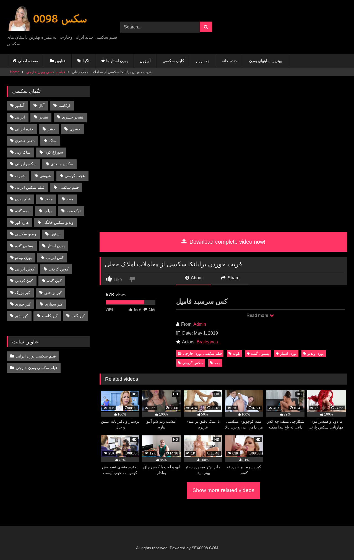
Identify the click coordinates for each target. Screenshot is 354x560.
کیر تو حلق (53, 292)
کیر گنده (78, 316)
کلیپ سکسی (173, 61)
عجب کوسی (75, 175)
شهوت (20, 175)
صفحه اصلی (28, 61)
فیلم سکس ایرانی (30, 187)
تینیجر (43, 117)
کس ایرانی (55, 257)
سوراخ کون (54, 152)
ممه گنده (22, 211)
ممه (217, 363)
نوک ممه (73, 211)
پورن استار (288, 353)
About (196, 277)
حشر (52, 129)
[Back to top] (337, 543)
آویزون (145, 61)
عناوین (60, 61)
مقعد (49, 199)
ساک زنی (22, 152)
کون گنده (54, 280)
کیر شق (21, 316)
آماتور (19, 105)
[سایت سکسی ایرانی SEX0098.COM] (48, 19)
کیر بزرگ (22, 292)
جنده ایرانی (24, 129)
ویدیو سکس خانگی (58, 222)
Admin (199, 324)
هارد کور (21, 222)
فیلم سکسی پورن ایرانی (36, 356)
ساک (53, 140)
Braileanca (207, 342)
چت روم (203, 61)
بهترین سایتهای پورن (265, 61)
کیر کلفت (50, 316)
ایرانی (20, 117)
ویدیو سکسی (25, 234)
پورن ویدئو (316, 353)
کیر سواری (54, 304)
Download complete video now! (227, 242)
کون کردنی (24, 280)
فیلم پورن (23, 199)
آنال (41, 105)
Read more (257, 315)
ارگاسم (64, 105)
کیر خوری (23, 304)
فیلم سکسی (69, 187)
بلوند (236, 353)
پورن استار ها (117, 61)
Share (233, 277)
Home (14, 72)
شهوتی (45, 175)
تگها (86, 61)
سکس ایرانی (26, 164)
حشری (74, 129)
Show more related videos (223, 490)
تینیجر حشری (72, 117)
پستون (55, 234)
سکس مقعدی (62, 164)
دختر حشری (25, 140)
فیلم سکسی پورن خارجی (45, 72)
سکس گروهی (192, 363)
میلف (48, 211)
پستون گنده (260, 353)
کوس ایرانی (25, 269)
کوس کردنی (59, 269)
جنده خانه (229, 61)
